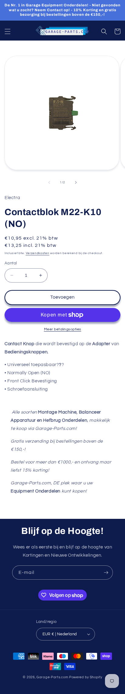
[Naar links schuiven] (49, 182)
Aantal (11, 263)
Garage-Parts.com (52, 677)
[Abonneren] (106, 572)
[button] (7, 31)
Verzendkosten (37, 253)
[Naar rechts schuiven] (76, 182)
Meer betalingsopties (62, 329)
